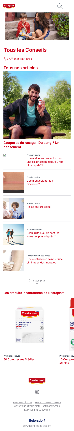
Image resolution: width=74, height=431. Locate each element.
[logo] (9, 6)
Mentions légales (22, 402)
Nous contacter (51, 406)
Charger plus (37, 280)
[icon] (37, 392)
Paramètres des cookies (37, 410)
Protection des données (48, 402)
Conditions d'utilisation (27, 406)
